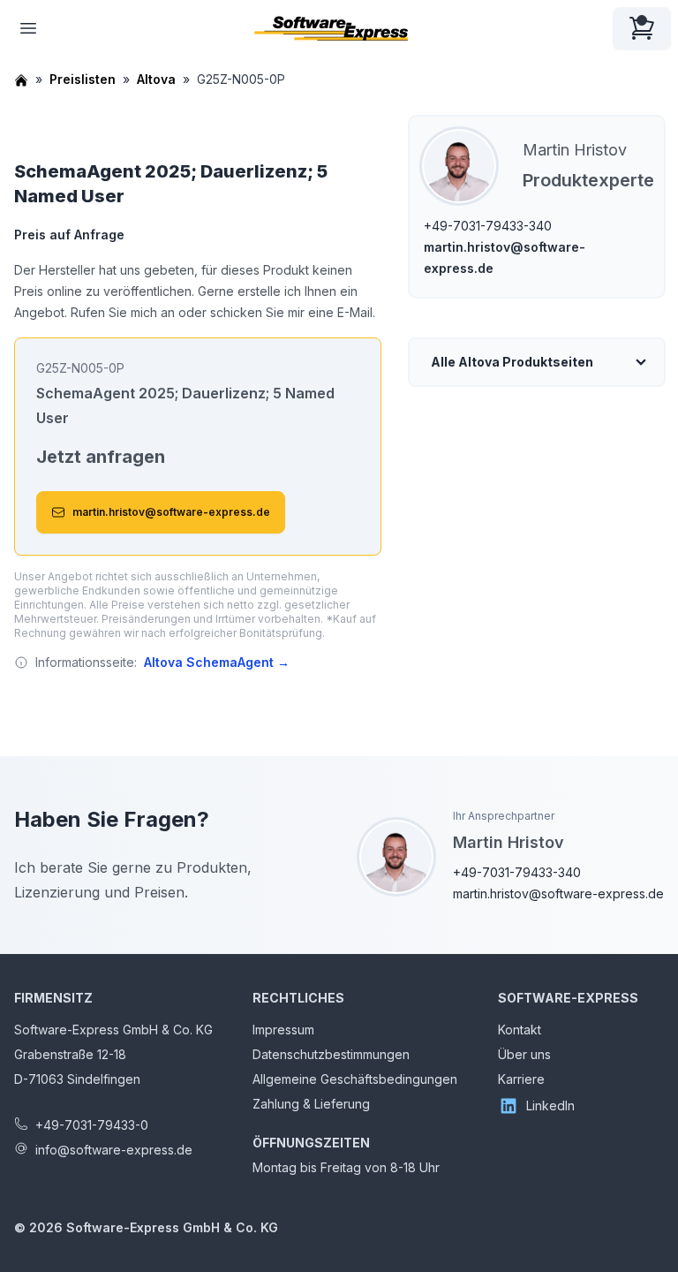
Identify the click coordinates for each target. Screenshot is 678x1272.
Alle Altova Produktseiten (512, 361)
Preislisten (82, 79)
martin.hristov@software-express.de (171, 512)
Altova (156, 79)
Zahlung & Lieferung (311, 1103)
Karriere (521, 1078)
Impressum (283, 1029)
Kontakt (519, 1029)
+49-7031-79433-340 (488, 225)
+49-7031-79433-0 (91, 1124)
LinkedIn (550, 1105)
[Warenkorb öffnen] (642, 28)
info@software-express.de (113, 1149)
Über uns (524, 1054)
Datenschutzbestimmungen (331, 1054)
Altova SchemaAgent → (217, 662)
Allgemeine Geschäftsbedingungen (354, 1078)
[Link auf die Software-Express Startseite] (331, 28)
